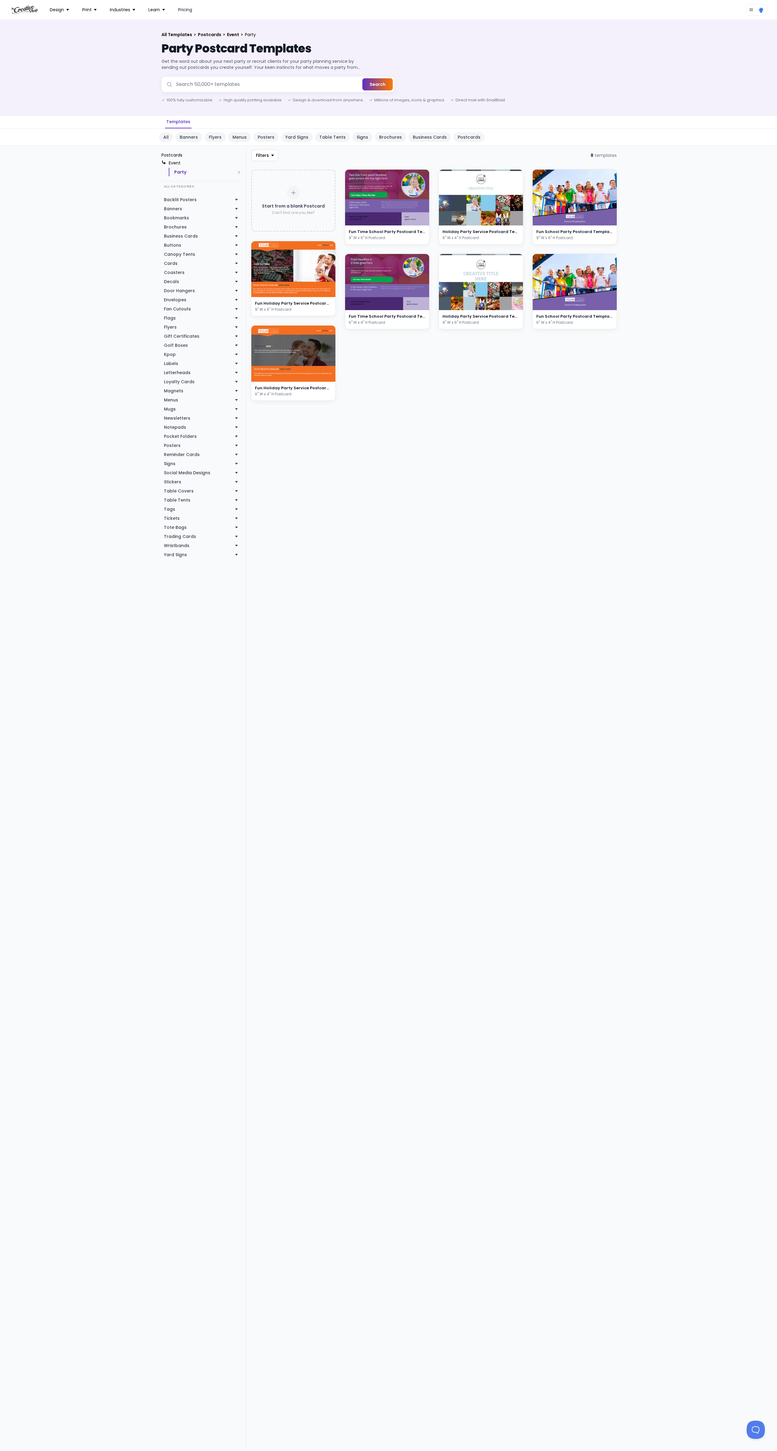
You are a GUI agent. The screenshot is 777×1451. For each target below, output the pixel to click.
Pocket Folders (180, 436)
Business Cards (430, 137)
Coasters (174, 272)
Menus (239, 137)
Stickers (172, 482)
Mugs (170, 409)
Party (180, 172)
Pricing (185, 10)
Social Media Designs (187, 473)
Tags (169, 509)
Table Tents (332, 137)
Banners (189, 137)
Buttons (172, 245)
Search (377, 84)
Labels (171, 363)
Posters (266, 137)
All (166, 137)
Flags (170, 318)
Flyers (215, 137)
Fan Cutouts (177, 309)
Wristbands (176, 546)
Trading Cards (180, 536)
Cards (171, 263)
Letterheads (177, 373)
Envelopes (175, 300)
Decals (171, 282)
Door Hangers (179, 291)
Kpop (170, 354)
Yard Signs (296, 137)
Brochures (390, 137)
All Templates (177, 35)
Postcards (210, 35)
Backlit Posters (180, 200)
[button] (323, 291)
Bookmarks (176, 218)
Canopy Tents (179, 254)
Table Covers (179, 491)
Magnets (173, 391)
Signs (362, 137)
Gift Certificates (181, 336)
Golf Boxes (176, 345)
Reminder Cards (182, 455)
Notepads (175, 427)
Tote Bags (175, 527)
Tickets (172, 518)
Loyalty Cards (179, 382)
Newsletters (177, 418)
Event (233, 35)
